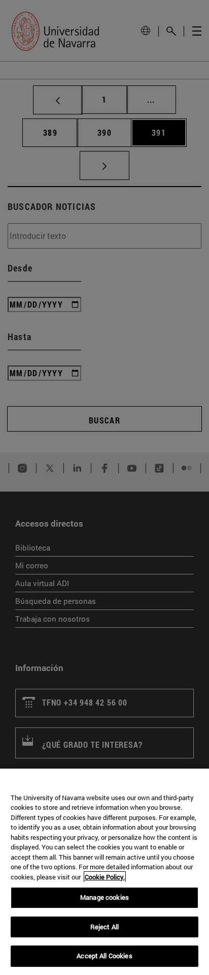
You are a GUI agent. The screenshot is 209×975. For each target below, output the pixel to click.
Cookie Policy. (105, 876)
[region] (104, 872)
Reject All (104, 926)
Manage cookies (104, 897)
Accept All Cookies (104, 955)
